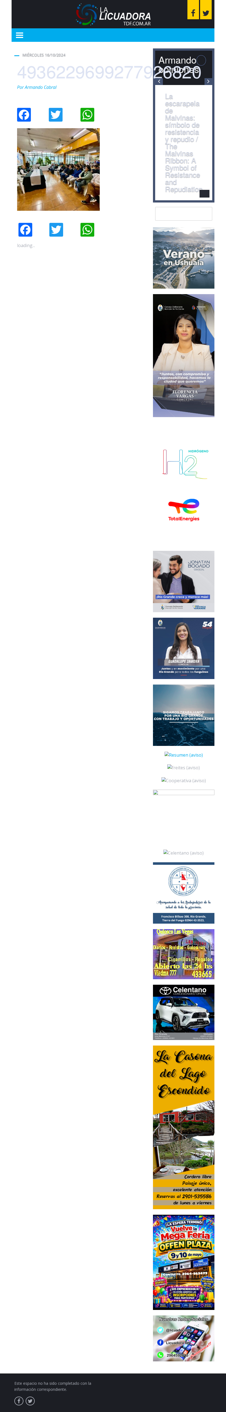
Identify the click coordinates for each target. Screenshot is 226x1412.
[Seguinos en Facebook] (193, 9)
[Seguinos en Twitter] (206, 9)
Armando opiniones (178, 64)
